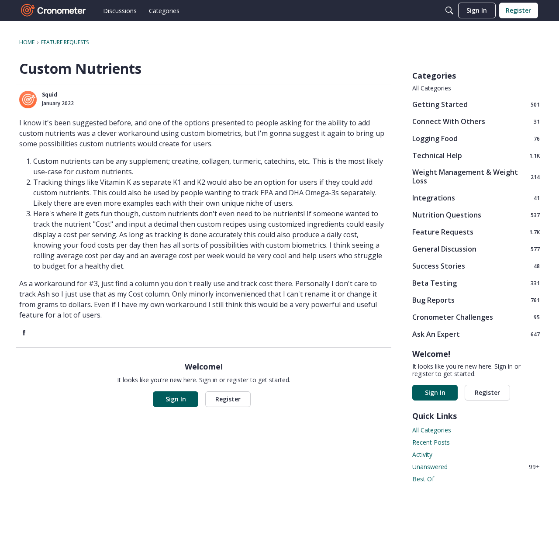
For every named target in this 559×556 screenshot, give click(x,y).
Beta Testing (476, 282)
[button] (28, 99)
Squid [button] (49, 94)
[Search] (449, 10)
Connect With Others (476, 121)
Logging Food (476, 138)
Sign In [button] (176, 399)
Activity (422, 454)
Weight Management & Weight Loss (476, 176)
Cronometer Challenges (476, 316)
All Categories (431, 88)
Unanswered (476, 467)
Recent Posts (431, 442)
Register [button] (228, 399)
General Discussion (476, 248)
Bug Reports (476, 299)
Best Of (423, 479)
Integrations (476, 197)
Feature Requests (476, 231)
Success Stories (476, 265)
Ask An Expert (476, 333)
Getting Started (476, 104)
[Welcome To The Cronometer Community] (53, 10)
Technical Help (476, 155)
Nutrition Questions (476, 214)
